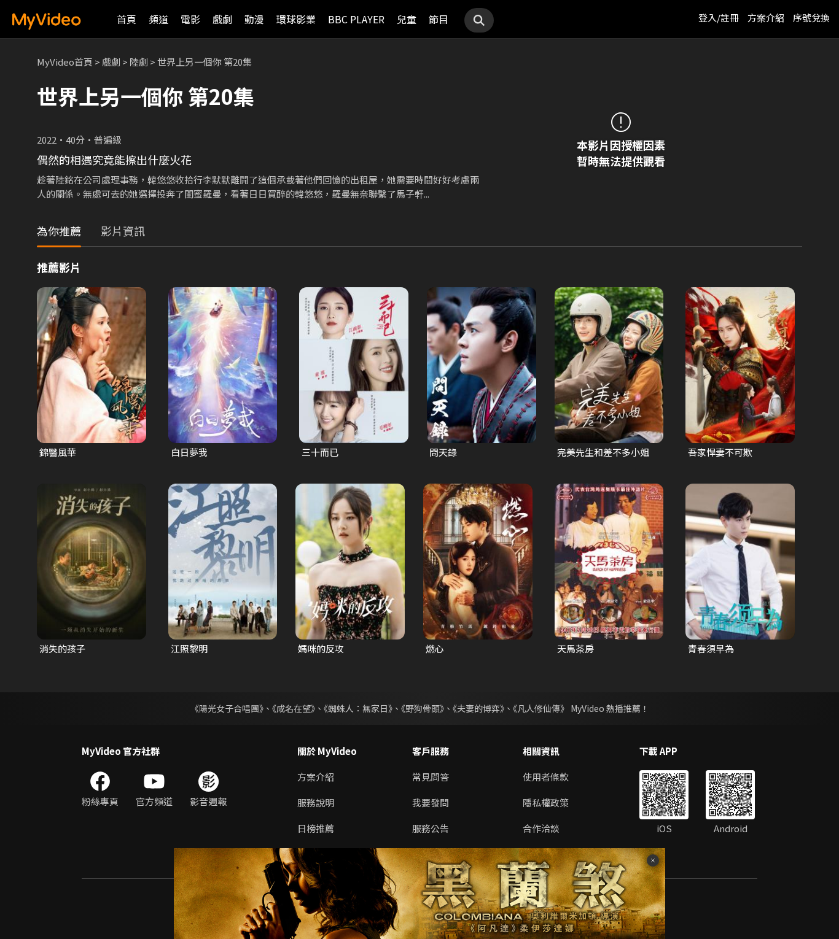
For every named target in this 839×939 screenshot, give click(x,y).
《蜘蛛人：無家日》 (358, 708)
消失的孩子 (62, 648)
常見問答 (430, 776)
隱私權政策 (546, 802)
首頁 (126, 19)
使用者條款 (546, 776)
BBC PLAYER (356, 19)
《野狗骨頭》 (422, 708)
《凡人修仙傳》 (541, 708)
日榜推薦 (315, 828)
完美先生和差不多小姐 (603, 452)
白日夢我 (189, 452)
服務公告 (430, 828)
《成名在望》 (293, 708)
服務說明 (315, 802)
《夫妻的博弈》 (478, 708)
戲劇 (222, 19)
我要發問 (430, 802)
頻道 (158, 19)
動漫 (254, 19)
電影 (190, 19)
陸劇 (139, 61)
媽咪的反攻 (321, 648)
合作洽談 (541, 828)
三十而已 (320, 452)
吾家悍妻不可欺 (720, 452)
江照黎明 (189, 648)
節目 (438, 19)
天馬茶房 (575, 648)
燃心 (435, 648)
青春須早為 (711, 648)
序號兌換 (811, 17)
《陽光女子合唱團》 (226, 708)
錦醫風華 (57, 452)
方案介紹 (765, 17)
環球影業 (296, 19)
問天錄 (443, 452)
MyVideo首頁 (65, 61)
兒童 (406, 19)
